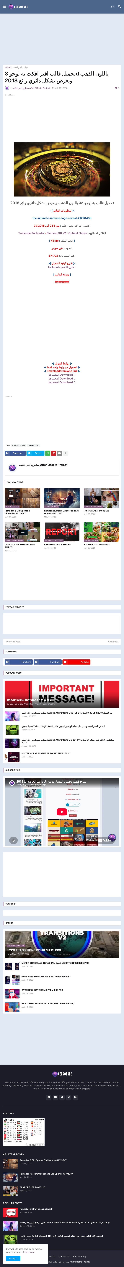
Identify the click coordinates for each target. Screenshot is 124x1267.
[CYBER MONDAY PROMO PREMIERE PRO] (12, 993)
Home (7, 67)
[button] (4, 6)
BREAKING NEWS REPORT (57, 544)
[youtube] (55, 1097)
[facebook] (48, 1097)
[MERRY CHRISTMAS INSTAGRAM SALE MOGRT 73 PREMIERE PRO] (12, 966)
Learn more (28, 1252)
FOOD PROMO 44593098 (97, 544)
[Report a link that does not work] (10, 1212)
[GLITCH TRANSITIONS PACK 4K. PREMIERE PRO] (12, 980)
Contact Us (64, 1256)
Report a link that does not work (36, 1209)
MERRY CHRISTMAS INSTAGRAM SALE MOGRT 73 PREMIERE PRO (55, 963)
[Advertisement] (62, 39)
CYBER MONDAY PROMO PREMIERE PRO (42, 990)
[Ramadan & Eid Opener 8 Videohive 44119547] (10, 1164)
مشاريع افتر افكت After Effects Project (43, 464)
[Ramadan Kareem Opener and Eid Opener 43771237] (10, 1177)
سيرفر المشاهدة (62, 282)
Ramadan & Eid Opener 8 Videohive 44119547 (17, 512)
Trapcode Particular (31, 233)
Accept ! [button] (13, 1258)
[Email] (59, 453)
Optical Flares (77, 233)
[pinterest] (75, 1097)
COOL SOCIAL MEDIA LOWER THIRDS (20, 545)
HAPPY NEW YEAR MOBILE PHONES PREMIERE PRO (47, 1003)
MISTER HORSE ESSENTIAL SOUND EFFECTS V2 (46, 753)
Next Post (113, 641)
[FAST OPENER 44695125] (10, 1191)
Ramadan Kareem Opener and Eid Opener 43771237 (61, 512)
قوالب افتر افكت (20, 67)
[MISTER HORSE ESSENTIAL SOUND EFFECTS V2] (12, 757)
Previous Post (13, 641)
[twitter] (62, 1097)
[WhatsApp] (47, 453)
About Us (50, 1256)
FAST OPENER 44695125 (96, 510)
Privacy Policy (79, 1256)
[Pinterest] (53, 453)
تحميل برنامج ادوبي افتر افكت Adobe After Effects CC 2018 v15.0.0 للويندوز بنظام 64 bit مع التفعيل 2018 (67, 741)
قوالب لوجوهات (33, 445)
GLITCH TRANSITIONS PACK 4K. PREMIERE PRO (45, 976)
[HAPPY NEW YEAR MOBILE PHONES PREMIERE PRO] (12, 1007)
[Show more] (65, 453)
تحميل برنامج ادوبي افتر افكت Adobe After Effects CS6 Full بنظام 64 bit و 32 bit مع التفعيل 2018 (66, 712)
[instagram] (68, 1097)
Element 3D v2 (56, 233)
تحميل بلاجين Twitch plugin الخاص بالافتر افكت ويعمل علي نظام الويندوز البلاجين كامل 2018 (63, 726)
